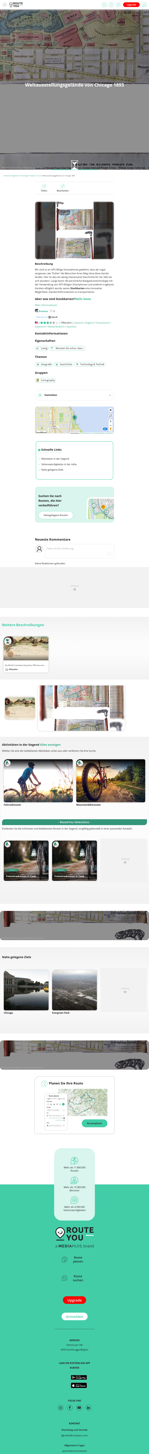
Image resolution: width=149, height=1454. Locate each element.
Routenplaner (94, 1123)
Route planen (78, 1259)
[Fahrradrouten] (38, 780)
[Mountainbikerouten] (110, 780)
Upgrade (131, 4)
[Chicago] (26, 990)
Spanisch (72, 326)
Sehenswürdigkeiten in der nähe (59, 464)
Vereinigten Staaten (28, 176)
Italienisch (40, 326)
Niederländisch (56, 326)
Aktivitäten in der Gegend (55, 458)
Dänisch (78, 322)
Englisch (89, 322)
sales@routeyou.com (76, 1435)
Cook (39, 176)
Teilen (44, 190)
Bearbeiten (63, 190)
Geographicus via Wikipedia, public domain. (27, 167)
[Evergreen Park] (74, 990)
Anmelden (74, 1316)
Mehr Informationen (46, 305)
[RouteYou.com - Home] (16, 4)
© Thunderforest (85, 433)
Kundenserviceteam (75, 1451)
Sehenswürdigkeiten (11, 176)
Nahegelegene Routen (56, 515)
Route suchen (78, 1278)
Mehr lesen (83, 299)
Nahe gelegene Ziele (52, 469)
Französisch (102, 322)
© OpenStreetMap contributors (102, 433)
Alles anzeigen (50, 745)
